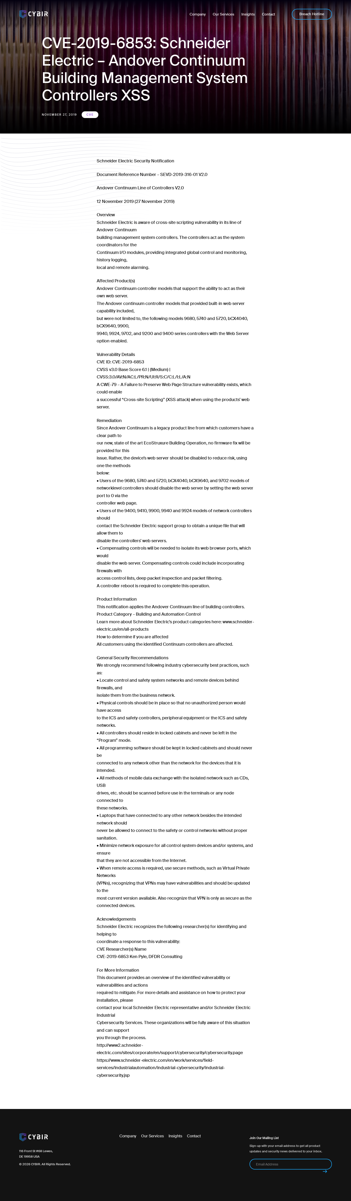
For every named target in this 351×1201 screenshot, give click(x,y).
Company (127, 1136)
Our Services (152, 1136)
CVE (90, 115)
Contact (194, 1136)
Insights (175, 1136)
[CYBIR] (33, 14)
